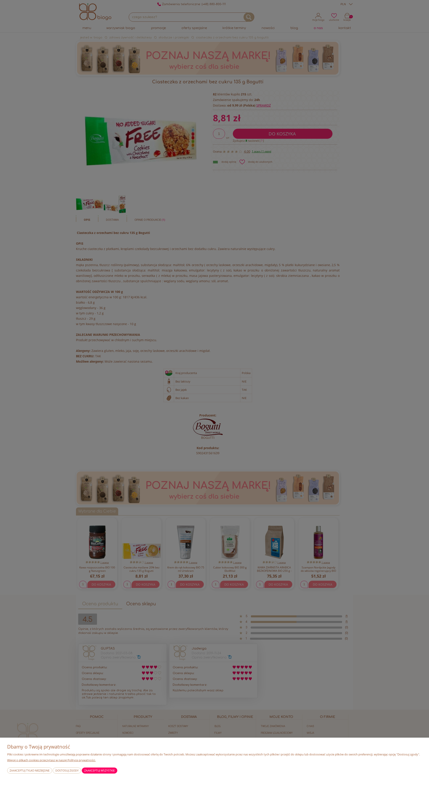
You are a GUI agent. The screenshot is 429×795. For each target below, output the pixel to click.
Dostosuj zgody (67, 770)
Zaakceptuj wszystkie (99, 770)
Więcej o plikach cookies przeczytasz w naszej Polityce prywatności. (51, 760)
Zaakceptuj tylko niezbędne (30, 770)
